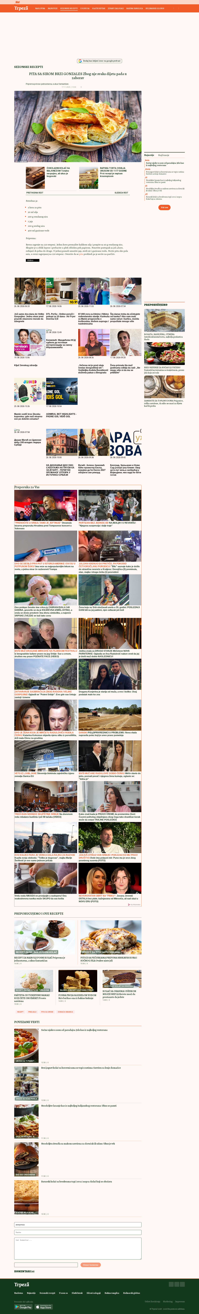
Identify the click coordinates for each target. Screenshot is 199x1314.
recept (20, 1012)
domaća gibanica (65, 1012)
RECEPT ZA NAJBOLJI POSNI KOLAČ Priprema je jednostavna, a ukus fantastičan (39, 959)
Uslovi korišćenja (152, 1301)
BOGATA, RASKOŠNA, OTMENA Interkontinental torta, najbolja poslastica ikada (163, 337)
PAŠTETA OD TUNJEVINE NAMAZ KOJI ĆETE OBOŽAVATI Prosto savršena (32, 998)
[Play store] (23, 1307)
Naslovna (40, 8)
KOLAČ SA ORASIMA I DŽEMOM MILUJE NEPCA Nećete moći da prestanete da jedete (119, 994)
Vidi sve (164, 207)
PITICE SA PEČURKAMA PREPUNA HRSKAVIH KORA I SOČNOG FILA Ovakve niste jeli (109, 959)
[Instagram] (176, 1284)
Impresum (180, 1301)
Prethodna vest (34, 193)
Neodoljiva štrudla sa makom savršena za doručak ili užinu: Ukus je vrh (78, 1143)
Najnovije (53, 8)
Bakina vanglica (134, 8)
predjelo (32, 1012)
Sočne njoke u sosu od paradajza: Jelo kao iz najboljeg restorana (74, 1030)
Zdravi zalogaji (116, 8)
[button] (85, 87)
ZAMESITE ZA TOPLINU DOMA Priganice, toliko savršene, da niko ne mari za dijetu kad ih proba (163, 403)
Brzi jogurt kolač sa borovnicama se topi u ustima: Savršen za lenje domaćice (81, 1067)
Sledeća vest (121, 193)
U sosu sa (84, 8)
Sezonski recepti (69, 8)
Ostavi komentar (90, 1265)
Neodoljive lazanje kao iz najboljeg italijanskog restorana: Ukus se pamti (79, 1105)
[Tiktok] (182, 1284)
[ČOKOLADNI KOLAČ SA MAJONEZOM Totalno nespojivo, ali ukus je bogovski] (35, 178)
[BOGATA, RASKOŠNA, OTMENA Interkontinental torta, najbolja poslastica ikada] (164, 320)
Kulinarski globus (155, 8)
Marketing (168, 1301)
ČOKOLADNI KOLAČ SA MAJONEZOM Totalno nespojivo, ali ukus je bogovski (58, 172)
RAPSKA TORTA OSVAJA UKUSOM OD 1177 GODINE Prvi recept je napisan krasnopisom (113, 172)
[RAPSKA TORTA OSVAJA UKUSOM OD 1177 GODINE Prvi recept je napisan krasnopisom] (88, 178)
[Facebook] (171, 1284)
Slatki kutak (98, 8)
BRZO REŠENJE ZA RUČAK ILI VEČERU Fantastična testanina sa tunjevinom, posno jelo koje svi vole (164, 370)
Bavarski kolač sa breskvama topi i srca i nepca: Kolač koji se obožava (76, 1181)
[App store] (44, 1307)
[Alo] (17, 2)
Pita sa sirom (47, 1012)
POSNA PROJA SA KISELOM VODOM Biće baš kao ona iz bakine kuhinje (77, 997)
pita (81, 254)
